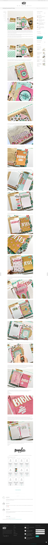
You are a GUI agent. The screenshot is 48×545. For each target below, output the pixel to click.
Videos (25, 5)
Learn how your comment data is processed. (17, 519)
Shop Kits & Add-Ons (39, 38)
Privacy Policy (15, 535)
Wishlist (42, 0)
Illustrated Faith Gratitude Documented (4, 18)
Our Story (15, 527)
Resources (22, 5)
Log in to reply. (8, 501)
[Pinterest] (5, 0)
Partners (15, 532)
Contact (14, 530)
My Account (39, 0)
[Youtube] (4, 0)
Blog (17, 5)
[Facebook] (3, 0)
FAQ (14, 529)
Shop (19, 5)
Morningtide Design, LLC (34, 543)
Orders (44, 0)
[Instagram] (7, 0)
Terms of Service (15, 533)
